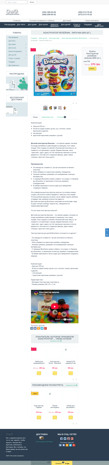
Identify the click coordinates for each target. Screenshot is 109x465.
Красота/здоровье (54, 25)
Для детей (65, 24)
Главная (17, 20)
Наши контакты (92, 20)
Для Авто (21, 24)
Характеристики (47, 117)
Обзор (35, 117)
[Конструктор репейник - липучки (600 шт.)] (54, 74)
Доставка (67, 20)
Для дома (32, 24)
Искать (32, 2)
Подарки (88, 24)
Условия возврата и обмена (42, 20)
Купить (92, 68)
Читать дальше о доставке (44, 441)
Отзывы (61, 117)
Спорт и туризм (76, 25)
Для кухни (43, 24)
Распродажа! (10, 24)
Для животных (99, 25)
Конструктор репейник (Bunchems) (74, 38)
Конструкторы (54, 38)
